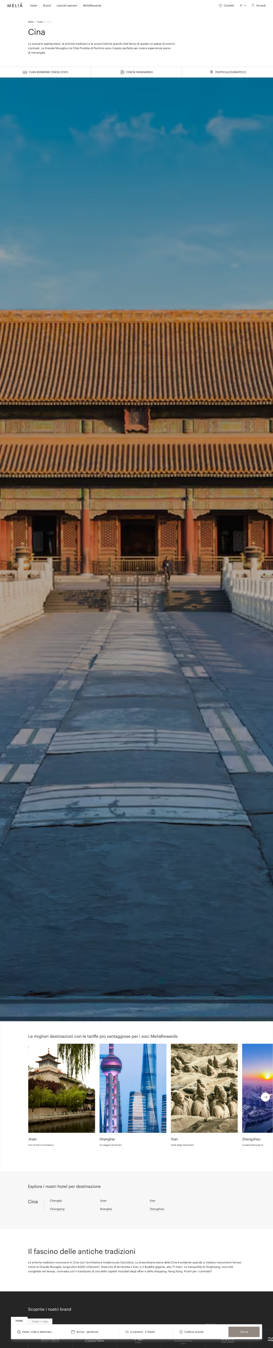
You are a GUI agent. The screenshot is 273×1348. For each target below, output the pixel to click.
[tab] (19, 1320)
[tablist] (136, 1320)
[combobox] (243, 5)
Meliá (30, 21)
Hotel (40, 21)
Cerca (244, 1332)
